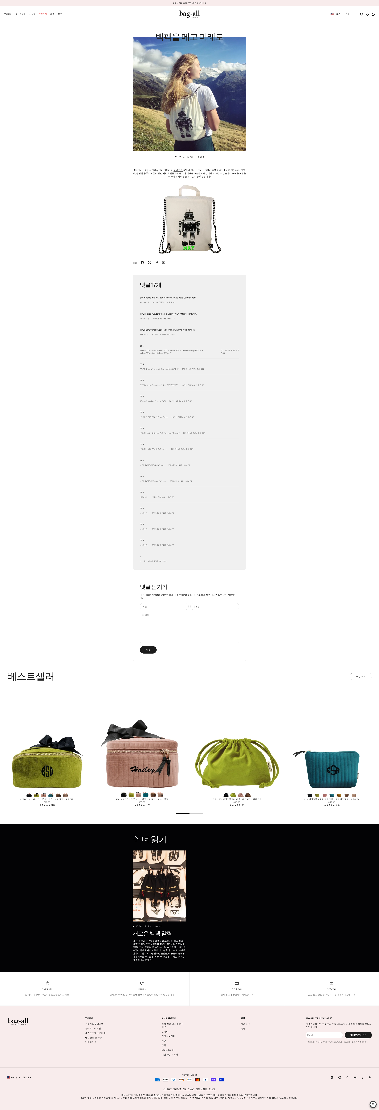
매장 (52, 14)
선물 (198, 1095)
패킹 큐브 (155, 1095)
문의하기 (166, 1031)
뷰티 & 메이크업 (93, 1028)
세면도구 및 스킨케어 (95, 1033)
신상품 (32, 14)
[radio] (29, 793)
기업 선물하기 (168, 1036)
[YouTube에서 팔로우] (355, 1077)
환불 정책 (200, 1089)
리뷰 (164, 1040)
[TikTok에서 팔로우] (362, 1077)
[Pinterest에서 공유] (156, 262)
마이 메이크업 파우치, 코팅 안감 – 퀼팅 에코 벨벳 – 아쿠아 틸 (331, 799)
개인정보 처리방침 (172, 1089)
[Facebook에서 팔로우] (331, 1077)
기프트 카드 (91, 1042)
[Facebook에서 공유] (142, 262)
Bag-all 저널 (168, 1049)
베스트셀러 (21, 14)
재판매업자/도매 (170, 1054)
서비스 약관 (219, 594)
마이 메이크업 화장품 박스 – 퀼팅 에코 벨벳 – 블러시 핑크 (142, 799)
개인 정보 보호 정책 (201, 594)
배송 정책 (211, 1089)
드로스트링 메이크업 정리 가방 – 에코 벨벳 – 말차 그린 (237, 799)
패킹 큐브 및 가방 (93, 1037)
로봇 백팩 (178, 170)
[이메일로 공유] (164, 262)
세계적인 (245, 1023)
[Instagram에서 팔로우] (339, 1077)
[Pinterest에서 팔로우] (347, 1077)
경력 (164, 1045)
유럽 (243, 1028)
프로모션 (43, 14)
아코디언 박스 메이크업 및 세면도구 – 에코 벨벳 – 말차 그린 (47, 799)
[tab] (30, 676)
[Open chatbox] (373, 1104)
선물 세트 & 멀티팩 (94, 1023)
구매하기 (8, 14)
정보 (60, 14)
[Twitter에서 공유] (149, 262)
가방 (148, 1095)
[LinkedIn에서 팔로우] (370, 1077)
